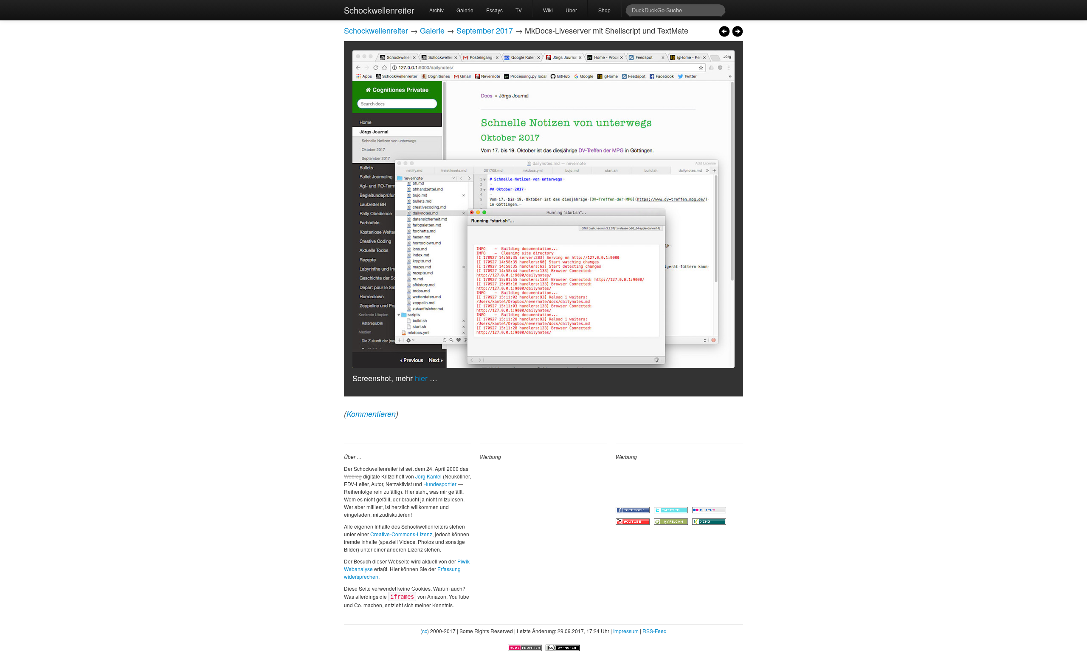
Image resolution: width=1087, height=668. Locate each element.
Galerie (464, 10)
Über (571, 10)
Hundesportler (439, 483)
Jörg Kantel (428, 476)
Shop (604, 10)
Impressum (626, 630)
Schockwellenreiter (379, 10)
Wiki (548, 10)
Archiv (436, 10)
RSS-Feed (654, 630)
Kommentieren (371, 413)
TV (518, 10)
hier (421, 377)
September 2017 (484, 30)
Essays (494, 10)
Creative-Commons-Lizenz (401, 534)
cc (424, 630)
